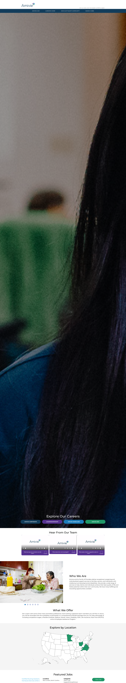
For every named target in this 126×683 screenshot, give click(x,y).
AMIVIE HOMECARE (74, 521)
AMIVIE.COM (36, 11)
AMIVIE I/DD (95, 521)
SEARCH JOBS (89, 11)
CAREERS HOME (50, 11)
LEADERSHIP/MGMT (52, 521)
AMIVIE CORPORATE (30, 521)
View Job (98, 679)
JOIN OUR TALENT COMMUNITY (70, 11)
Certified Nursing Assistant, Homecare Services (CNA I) (31, 680)
